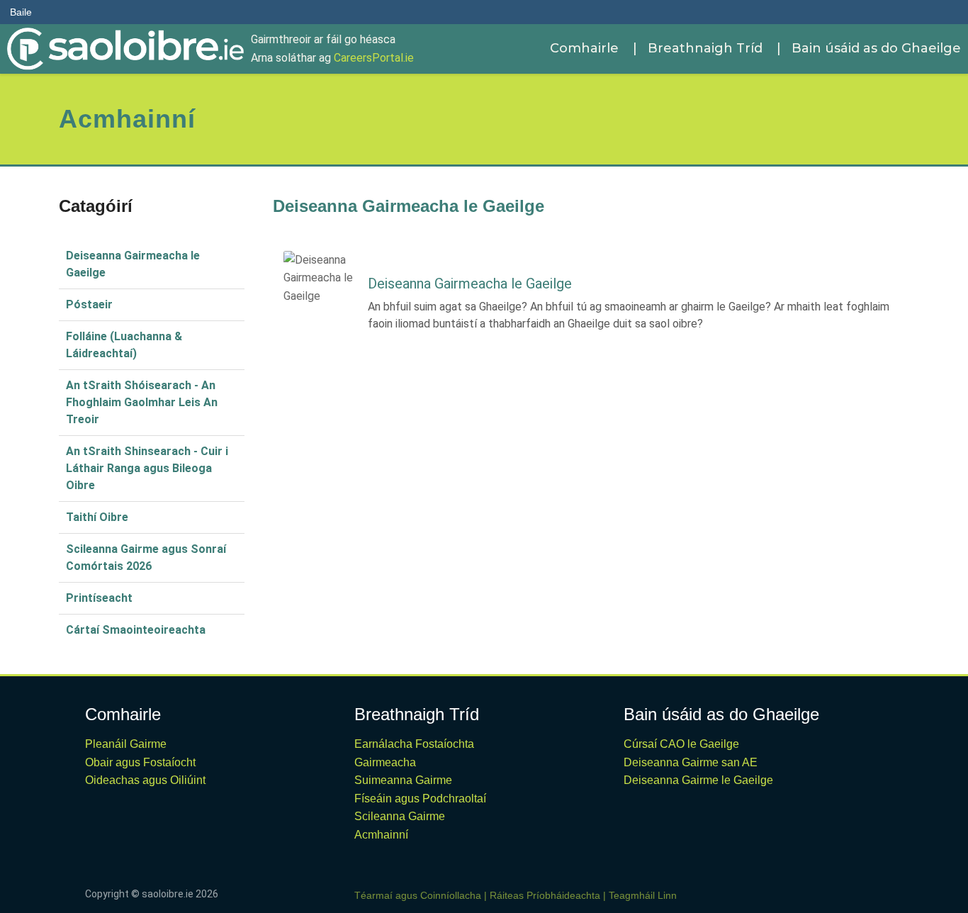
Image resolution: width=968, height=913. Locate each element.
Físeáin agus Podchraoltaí (420, 798)
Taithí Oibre (97, 517)
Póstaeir (89, 304)
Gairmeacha (385, 762)
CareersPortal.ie (374, 58)
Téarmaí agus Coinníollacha (417, 895)
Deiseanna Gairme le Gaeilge (698, 780)
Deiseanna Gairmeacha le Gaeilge (133, 264)
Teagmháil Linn (643, 895)
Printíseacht (99, 598)
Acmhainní (381, 835)
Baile (21, 12)
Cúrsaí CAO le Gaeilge (681, 744)
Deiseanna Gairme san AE (691, 762)
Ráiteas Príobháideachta (545, 895)
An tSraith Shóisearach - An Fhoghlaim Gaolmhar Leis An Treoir (142, 402)
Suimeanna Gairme (403, 780)
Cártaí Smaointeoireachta (136, 630)
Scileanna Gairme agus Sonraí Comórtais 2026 (146, 557)
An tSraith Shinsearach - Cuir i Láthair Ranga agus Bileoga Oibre (147, 468)
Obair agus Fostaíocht (140, 762)
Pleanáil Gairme (126, 744)
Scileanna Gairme (399, 816)
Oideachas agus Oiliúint (145, 780)
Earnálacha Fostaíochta (414, 744)
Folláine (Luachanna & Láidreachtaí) (124, 345)
